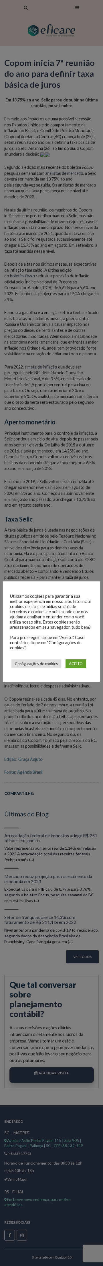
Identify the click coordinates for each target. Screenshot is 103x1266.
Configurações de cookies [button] (36, 663)
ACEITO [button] (76, 663)
